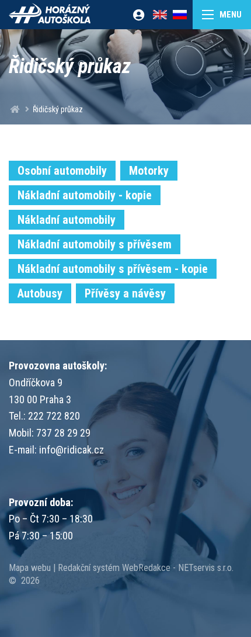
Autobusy (40, 293)
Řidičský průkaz (58, 109)
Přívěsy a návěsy (125, 293)
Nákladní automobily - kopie (85, 195)
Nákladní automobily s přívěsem (95, 244)
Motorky (149, 171)
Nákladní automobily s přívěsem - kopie (113, 269)
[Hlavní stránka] (15, 109)
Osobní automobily (62, 171)
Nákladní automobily (67, 220)
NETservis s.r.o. (205, 567)
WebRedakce (146, 567)
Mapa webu (30, 567)
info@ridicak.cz (71, 450)
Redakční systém (89, 567)
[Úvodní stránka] (49, 14)
